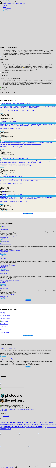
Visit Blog (28, 366)
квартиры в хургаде (32, 422)
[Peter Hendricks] (4, 270)
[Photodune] (11, 397)
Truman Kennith (5, 288)
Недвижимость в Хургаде (8, 359)
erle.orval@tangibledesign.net (8, 265)
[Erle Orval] (3, 255)
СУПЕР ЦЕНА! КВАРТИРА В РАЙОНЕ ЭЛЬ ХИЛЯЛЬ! (17, 110)
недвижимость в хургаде (33, 427)
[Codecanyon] (12, 386)
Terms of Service (10, 467)
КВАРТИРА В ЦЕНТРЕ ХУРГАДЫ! (11, 146)
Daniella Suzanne (5, 244)
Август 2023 (6, 416)
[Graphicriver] (12, 392)
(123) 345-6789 (4, 237)
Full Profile (3, 239)
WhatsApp (2, 197)
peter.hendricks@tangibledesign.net (9, 280)
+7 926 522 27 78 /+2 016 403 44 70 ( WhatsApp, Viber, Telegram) (17, 409)
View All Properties (28, 335)
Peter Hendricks (5, 273)
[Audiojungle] (11, 382)
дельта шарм (2, 422)
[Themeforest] (12, 402)
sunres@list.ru (3, 410)
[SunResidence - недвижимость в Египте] (13, 3)
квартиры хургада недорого (14, 424)
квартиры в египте (14, 422)
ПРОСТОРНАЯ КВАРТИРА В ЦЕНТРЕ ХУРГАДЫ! (16, 165)
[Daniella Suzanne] (5, 241)
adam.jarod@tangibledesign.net (8, 236)
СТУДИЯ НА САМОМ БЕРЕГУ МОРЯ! (12, 183)
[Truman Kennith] (4, 285)
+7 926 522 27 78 (4, 0)
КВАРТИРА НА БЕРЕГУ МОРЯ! (10, 128)
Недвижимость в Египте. (8, 348)
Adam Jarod (4, 229)
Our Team (28, 300)
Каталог (5, 11)
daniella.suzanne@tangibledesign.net (10, 250)
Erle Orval (3, 258)
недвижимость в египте (11, 426)
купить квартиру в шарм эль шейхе (49, 424)
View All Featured (28, 213)
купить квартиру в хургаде (32, 424)
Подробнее (3, 119)
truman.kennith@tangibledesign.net (9, 294)
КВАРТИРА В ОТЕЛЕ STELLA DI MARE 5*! (13, 201)
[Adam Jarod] (3, 226)
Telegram (2, 191)
